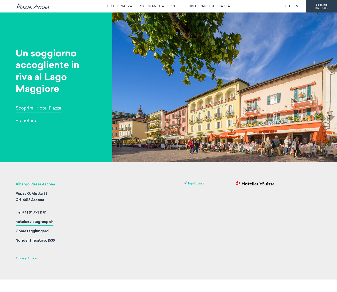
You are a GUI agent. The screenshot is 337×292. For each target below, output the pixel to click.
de (285, 6)
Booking (321, 6)
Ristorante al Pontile (161, 6)
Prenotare (26, 120)
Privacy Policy (26, 258)
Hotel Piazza (119, 6)
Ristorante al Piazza (209, 6)
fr (291, 6)
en (296, 6)
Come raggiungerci (32, 231)
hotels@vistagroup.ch (34, 222)
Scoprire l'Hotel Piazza (38, 108)
